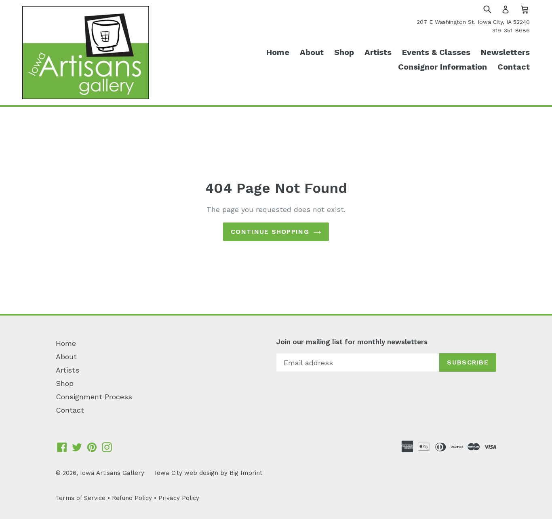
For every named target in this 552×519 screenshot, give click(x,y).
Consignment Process (94, 396)
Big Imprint (246, 473)
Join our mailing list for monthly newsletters (352, 342)
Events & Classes (436, 52)
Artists (378, 52)
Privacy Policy (178, 498)
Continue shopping (270, 231)
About (312, 52)
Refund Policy (132, 498)
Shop (344, 52)
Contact (513, 67)
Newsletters (505, 52)
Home (277, 52)
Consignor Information (442, 67)
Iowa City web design (186, 473)
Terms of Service (80, 498)
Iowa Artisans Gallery (112, 473)
